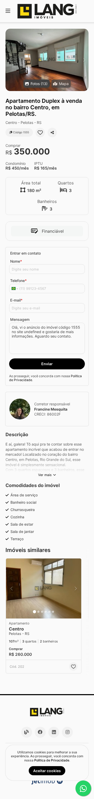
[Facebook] (40, 732)
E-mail (16, 300)
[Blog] (26, 732)
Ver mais (45, 475)
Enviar (47, 364)
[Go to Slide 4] (46, 612)
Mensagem (20, 319)
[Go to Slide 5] (49, 612)
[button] (47, 60)
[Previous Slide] (9, 60)
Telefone (18, 280)
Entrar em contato (25, 253)
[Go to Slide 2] (38, 612)
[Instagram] (67, 732)
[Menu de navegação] (7, 11)
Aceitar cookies (47, 770)
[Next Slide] (84, 60)
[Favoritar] (40, 132)
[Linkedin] (53, 732)
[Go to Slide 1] (34, 611)
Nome (16, 261)
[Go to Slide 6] (53, 612)
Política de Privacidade (51, 760)
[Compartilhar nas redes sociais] (52, 132)
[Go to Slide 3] (42, 612)
